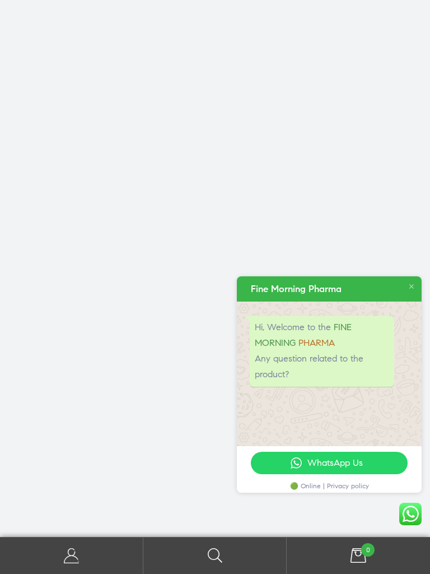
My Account (71, 556)
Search (215, 556)
